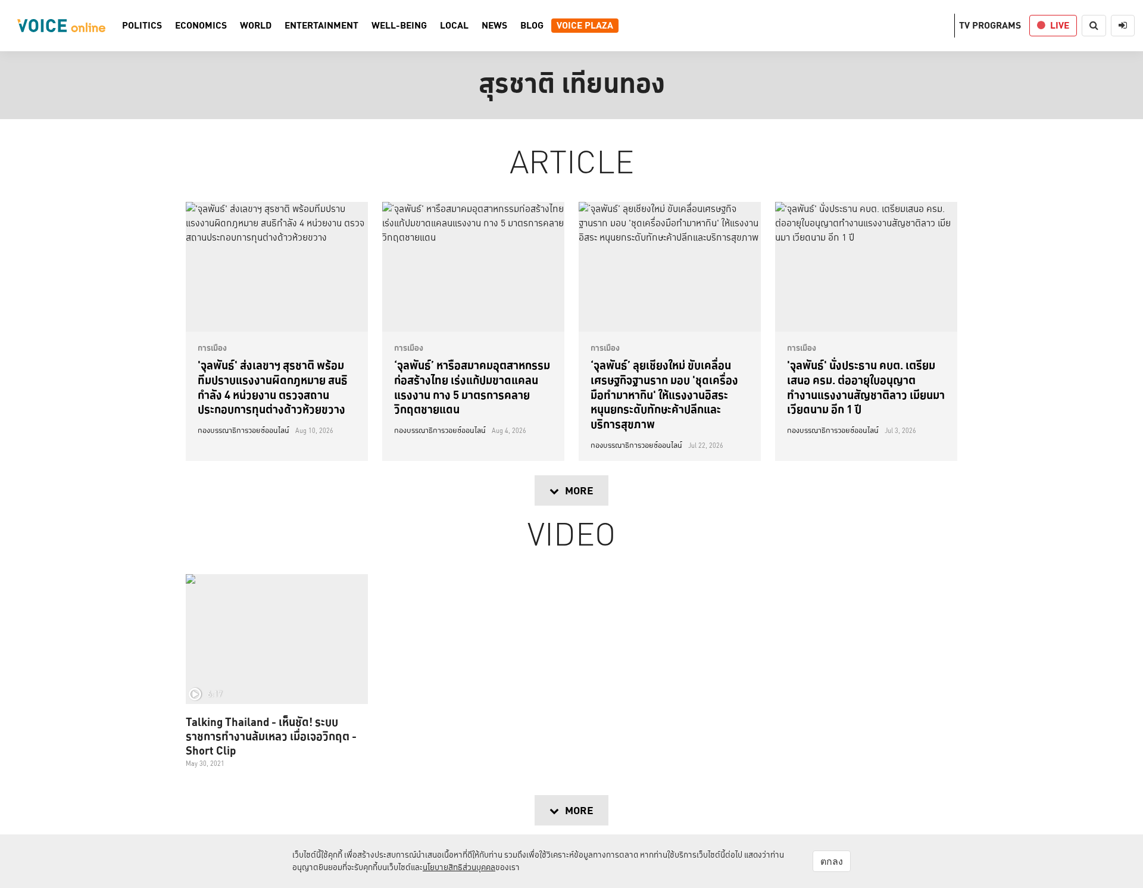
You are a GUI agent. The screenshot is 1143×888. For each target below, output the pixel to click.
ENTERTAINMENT (321, 25)
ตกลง (831, 861)
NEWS (494, 25)
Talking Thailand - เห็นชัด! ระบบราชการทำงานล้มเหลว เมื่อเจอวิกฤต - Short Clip (271, 736)
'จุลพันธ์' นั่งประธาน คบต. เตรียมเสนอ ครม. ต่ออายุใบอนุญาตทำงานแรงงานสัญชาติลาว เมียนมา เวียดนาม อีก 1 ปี (866, 387)
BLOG (532, 25)
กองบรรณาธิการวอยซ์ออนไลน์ (243, 431)
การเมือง (212, 347)
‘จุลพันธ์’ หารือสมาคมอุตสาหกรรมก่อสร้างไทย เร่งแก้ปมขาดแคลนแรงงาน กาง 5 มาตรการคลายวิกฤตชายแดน (472, 387)
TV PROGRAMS (990, 25)
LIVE (1059, 25)
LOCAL (454, 25)
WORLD (255, 25)
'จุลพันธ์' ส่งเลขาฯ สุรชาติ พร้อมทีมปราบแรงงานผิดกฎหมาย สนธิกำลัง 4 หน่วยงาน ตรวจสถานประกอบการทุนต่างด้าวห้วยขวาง (273, 387)
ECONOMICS (201, 25)
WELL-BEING (399, 25)
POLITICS (142, 25)
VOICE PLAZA (585, 25)
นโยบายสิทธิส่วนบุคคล (459, 867)
